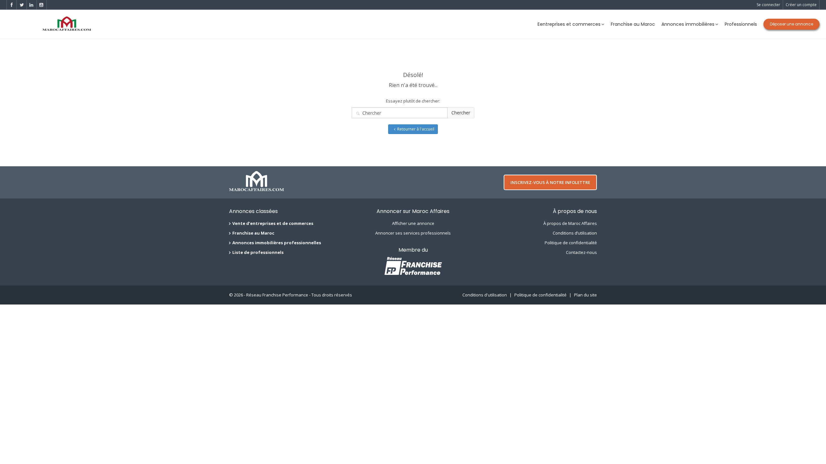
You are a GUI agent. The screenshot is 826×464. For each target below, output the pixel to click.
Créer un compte (801, 4)
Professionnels (741, 24)
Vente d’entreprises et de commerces (272, 223)
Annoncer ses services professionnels (413, 233)
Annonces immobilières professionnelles (276, 243)
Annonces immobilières (687, 24)
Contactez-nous (581, 252)
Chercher (460, 113)
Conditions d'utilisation (484, 295)
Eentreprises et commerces (569, 24)
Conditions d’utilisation (575, 233)
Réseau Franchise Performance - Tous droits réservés (299, 295)
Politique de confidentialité (571, 243)
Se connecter (768, 4)
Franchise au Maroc (633, 24)
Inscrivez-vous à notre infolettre (550, 182)
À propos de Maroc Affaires (570, 223)
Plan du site (585, 295)
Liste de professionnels (258, 252)
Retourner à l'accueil (415, 129)
